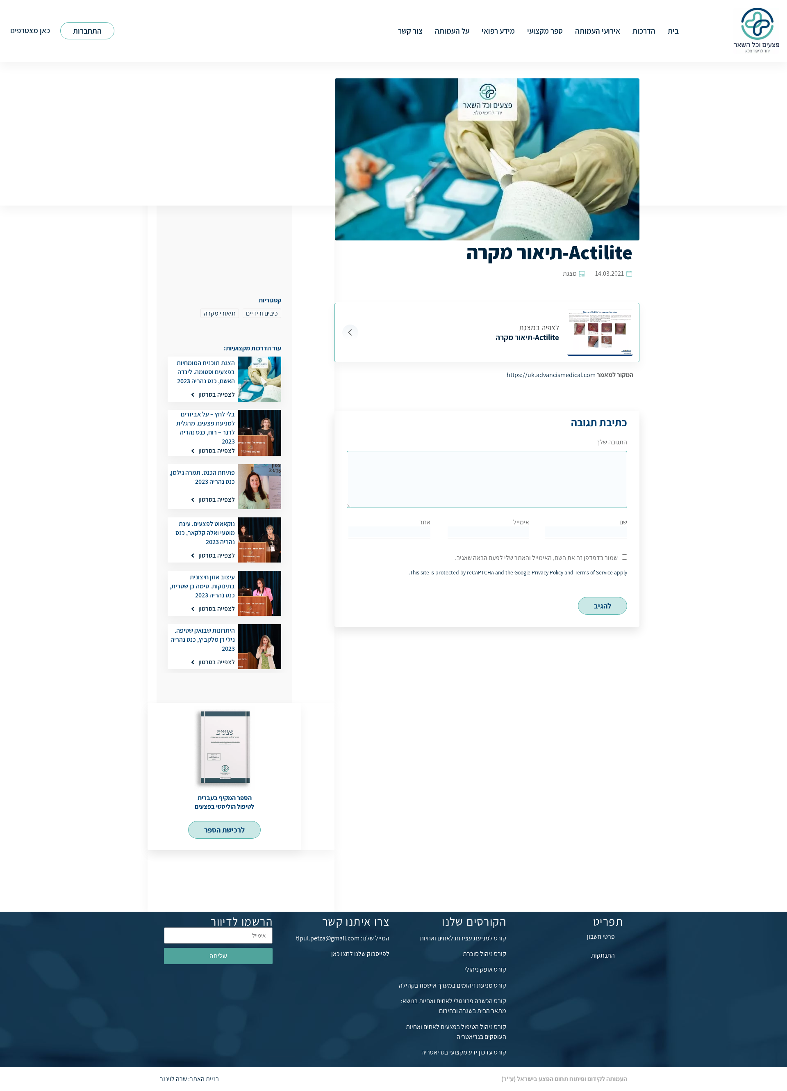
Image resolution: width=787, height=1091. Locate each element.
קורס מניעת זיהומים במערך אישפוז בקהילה (452, 985)
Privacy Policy (547, 572)
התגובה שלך (611, 442)
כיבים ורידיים (262, 313)
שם (623, 522)
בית (673, 31)
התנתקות (603, 955)
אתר (424, 522)
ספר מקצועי (545, 31)
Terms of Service (594, 572)
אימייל (521, 522)
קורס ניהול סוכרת (484, 953)
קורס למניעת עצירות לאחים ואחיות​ (463, 938)
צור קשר (410, 31)
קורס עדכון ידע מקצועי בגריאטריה (463, 1052)
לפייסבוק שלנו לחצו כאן (360, 953)
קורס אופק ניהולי (485, 969)
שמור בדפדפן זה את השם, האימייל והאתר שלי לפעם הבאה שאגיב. (536, 558)
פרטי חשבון (601, 936)
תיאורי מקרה (220, 313)
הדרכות (643, 31)
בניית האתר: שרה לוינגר (189, 1079)
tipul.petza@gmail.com (327, 938)
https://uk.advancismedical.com (551, 375)
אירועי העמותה (597, 31)
